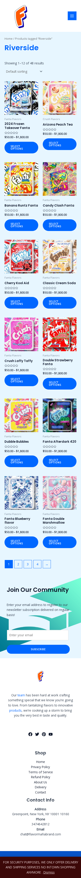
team (21, 695)
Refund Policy (40, 777)
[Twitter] (37, 734)
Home (8, 39)
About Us (40, 782)
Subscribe (38, 649)
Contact (40, 792)
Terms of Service (40, 772)
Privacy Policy (40, 767)
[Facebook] (30, 734)
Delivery (40, 787)
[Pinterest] (44, 734)
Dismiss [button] (49, 872)
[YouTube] (51, 734)
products (15, 710)
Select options (17, 147)
